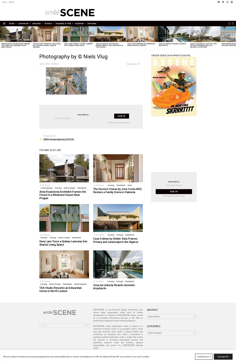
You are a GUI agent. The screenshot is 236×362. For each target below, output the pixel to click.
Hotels (11, 23)
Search (86, 326)
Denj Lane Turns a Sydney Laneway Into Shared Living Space (78, 44)
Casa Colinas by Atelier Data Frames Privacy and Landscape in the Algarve (109, 45)
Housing (58, 188)
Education (36, 23)
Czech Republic (46, 188)
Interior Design (69, 188)
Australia (43, 238)
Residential (79, 23)
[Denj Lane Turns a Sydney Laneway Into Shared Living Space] (78, 34)
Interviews (92, 23)
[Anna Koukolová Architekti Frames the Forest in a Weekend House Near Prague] (15, 34)
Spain (129, 185)
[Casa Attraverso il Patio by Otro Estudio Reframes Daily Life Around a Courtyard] (204, 34)
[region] (118, 356)
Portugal (119, 235)
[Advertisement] (174, 146)
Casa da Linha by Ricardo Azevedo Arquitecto (172, 44)
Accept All (223, 357)
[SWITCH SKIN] (229, 23)
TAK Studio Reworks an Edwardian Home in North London (141, 44)
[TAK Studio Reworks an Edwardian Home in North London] (141, 34)
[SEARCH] (233, 23)
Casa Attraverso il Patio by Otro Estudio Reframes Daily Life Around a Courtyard (203, 45)
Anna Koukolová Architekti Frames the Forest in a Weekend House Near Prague (15, 45)
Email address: (83, 115)
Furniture (48, 23)
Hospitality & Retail (63, 23)
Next (234, 38)
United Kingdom (80, 284)
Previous (1, 38)
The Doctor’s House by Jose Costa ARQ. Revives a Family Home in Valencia (47, 45)
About (11, 2)
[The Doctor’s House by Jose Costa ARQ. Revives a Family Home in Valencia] (47, 34)
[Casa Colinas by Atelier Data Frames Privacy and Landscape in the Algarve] (110, 34)
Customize (203, 357)
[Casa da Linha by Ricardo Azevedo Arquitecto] (173, 34)
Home (4, 2)
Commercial (23, 23)
